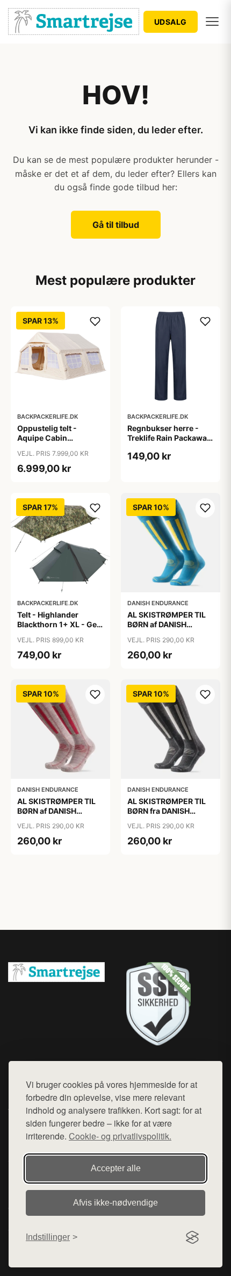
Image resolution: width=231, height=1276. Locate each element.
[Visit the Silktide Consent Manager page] (192, 1237)
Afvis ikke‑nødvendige (115, 1202)
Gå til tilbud (115, 224)
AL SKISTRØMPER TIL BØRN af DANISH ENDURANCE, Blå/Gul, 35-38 (167, 629)
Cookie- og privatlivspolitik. (120, 1136)
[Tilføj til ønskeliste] (95, 321)
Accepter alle (116, 1168)
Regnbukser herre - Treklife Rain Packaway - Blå (169, 438)
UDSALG (170, 21)
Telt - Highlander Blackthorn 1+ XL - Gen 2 (59, 624)
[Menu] (212, 21)
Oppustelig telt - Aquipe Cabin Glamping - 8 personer (58, 438)
